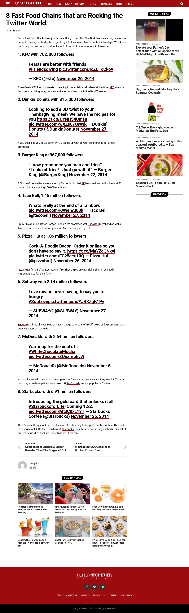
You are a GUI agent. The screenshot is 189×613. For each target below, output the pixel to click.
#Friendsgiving (43, 69)
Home (50, 3)
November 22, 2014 (88, 174)
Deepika (13, 31)
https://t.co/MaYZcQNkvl (91, 251)
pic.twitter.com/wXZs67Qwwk (58, 124)
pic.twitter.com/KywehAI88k (56, 210)
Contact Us (71, 595)
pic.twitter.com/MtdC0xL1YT (56, 411)
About (60, 595)
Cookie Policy (125, 595)
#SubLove (38, 301)
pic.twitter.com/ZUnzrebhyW (56, 356)
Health (119, 3)
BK (83, 183)
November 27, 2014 (71, 215)
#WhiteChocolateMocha (52, 351)
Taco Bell (93, 224)
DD (60, 142)
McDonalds (73, 383)
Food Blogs (80, 3)
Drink (129, 3)
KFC (112, 87)
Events (93, 3)
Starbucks (68, 429)
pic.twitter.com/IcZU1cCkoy (86, 69)
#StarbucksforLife (47, 406)
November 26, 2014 (75, 78)
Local (67, 3)
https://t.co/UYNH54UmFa (62, 119)
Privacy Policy (100, 595)
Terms (113, 595)
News (58, 3)
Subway (22, 324)
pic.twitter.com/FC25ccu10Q (56, 255)
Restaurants (106, 3)
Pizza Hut (23, 269)
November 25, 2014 (90, 416)
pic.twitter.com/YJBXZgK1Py (76, 301)
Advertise (85, 595)
